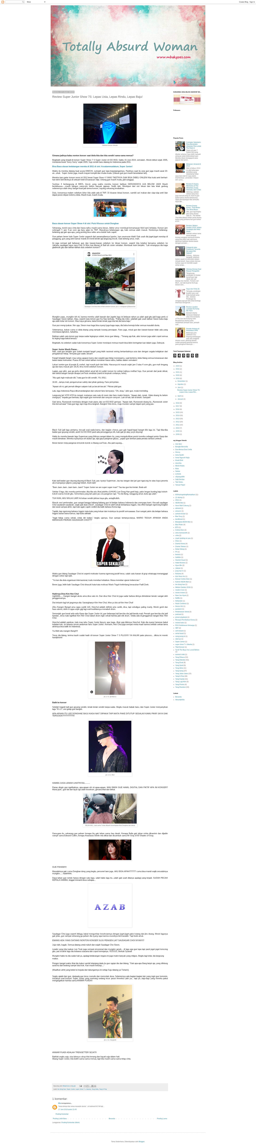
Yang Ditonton (180, 660)
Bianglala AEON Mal (182, 522)
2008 (178, 434)
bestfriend (179, 519)
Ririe (177, 469)
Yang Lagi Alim (180, 682)
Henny (177, 452)
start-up (178, 639)
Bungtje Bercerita (181, 447)
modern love (179, 590)
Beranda (112, 1119)
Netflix (177, 598)
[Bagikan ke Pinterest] (95, 1086)
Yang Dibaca (180, 657)
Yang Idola (95, 1089)
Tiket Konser (179, 647)
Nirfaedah (179, 601)
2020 (178, 375)
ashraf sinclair (180, 514)
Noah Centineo (180, 604)
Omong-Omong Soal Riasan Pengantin (193, 270)
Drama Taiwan (180, 546)
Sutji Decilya (179, 479)
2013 (178, 419)
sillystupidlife (180, 477)
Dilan (177, 541)
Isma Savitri (179, 455)
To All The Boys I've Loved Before (187, 650)
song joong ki (180, 636)
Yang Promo (179, 684)
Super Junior (71, 1089)
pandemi (178, 609)
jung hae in (179, 571)
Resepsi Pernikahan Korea (185, 620)
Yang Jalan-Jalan (181, 673)
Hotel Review (180, 563)
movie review (180, 593)
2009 (178, 431)
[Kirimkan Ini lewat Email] (85, 1086)
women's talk (180, 654)
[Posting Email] (80, 1086)
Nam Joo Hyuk (180, 595)
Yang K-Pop (103, 1089)
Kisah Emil (179, 460)
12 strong (178, 497)
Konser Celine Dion (182, 579)
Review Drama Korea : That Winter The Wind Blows (193, 208)
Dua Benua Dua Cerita (183, 449)
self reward (179, 631)
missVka (178, 463)
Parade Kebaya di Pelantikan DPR (192, 329)
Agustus (181, 384)
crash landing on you (183, 538)
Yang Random (180, 687)
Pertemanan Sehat (182, 612)
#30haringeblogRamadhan (185, 495)
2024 (178, 366)
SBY (177, 628)
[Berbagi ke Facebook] (92, 1086)
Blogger (141, 1142)
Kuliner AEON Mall (182, 582)
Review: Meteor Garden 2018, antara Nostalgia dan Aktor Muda (193, 228)
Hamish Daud (180, 560)
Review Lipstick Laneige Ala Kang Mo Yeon (192, 309)
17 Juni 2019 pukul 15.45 (67, 1109)
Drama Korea (180, 544)
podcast (178, 614)
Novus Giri (179, 606)
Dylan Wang (179, 549)
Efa (59, 1103)
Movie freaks (180, 466)
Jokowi (177, 568)
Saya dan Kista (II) (192, 289)
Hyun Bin (178, 565)
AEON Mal (179, 503)
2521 (177, 500)
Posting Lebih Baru (60, 1119)
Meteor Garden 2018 (182, 587)
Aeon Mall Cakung (182, 506)
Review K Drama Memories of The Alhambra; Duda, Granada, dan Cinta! (193, 187)
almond (178, 508)
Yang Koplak (180, 679)
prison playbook (181, 617)
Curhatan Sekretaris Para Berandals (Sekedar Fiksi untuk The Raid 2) (193, 145)
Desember (182, 381)
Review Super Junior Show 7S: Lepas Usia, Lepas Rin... (188, 391)
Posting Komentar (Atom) (70, 1122)
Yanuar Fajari (180, 485)
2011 (178, 425)
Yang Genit (179, 665)
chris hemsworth (181, 533)
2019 (178, 378)
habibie (178, 557)
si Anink (178, 474)
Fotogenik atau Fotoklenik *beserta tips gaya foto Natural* (193, 250)
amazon (178, 511)
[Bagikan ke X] (90, 1086)
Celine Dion (179, 530)
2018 (178, 403)
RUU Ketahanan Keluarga (184, 625)
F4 (176, 552)
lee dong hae (62, 1089)
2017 (178, 406)
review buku (179, 623)
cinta (177, 535)
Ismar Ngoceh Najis (182, 458)
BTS (176, 527)
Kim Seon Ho (180, 576)
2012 (178, 422)
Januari (180, 399)
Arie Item (178, 444)
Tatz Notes (179, 482)
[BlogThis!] (87, 1086)
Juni (179, 387)
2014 (178, 415)
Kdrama (178, 574)
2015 (178, 412)
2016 (178, 409)
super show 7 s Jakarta (83, 1089)
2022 (178, 369)
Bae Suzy (178, 516)
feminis (178, 555)
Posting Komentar (62, 1114)
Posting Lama (162, 1119)
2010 (178, 428)
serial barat (179, 633)
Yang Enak (179, 663)
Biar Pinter (179, 525)
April (179, 396)
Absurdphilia (180, 700)
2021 (178, 372)
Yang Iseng (179, 671)
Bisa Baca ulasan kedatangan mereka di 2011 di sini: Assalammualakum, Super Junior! (92, 166)
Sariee (177, 471)
